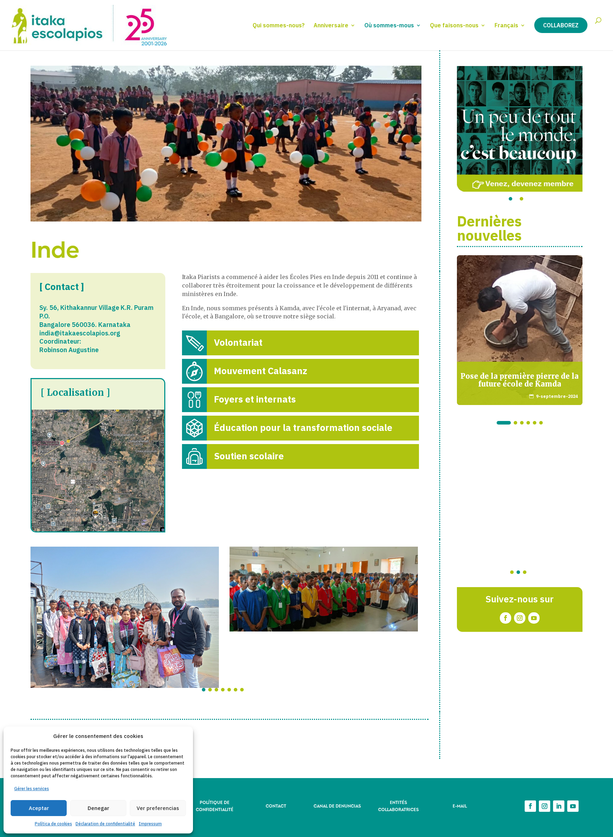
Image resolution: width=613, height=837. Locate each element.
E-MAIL (460, 805)
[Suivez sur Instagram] (519, 618)
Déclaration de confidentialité (105, 823)
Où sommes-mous (389, 26)
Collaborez (561, 25)
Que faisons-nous (454, 26)
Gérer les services (31, 788)
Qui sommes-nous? (279, 26)
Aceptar (39, 808)
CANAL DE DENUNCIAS (337, 805)
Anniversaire (331, 26)
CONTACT (276, 805)
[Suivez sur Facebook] (505, 618)
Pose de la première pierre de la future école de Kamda (519, 380)
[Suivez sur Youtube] (534, 618)
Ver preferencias (158, 808)
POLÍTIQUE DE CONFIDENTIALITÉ (214, 806)
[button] (203, 689)
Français (506, 26)
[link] (300, 342)
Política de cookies (53, 823)
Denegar (98, 808)
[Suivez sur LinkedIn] (558, 806)
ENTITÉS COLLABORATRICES (398, 806)
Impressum (150, 823)
